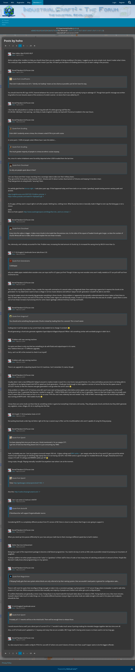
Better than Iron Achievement (22, 545)
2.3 (42, 31)
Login (114, 2)
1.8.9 (83, 31)
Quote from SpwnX (18, 438)
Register (122, 2)
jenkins (75, 28)
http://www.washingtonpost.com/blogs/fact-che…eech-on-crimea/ (46, 212)
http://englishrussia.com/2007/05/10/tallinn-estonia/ (26, 194)
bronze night (29, 188)
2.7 (53, 31)
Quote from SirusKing (19, 128)
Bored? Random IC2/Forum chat (23, 70)
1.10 (92, 31)
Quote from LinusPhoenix (21, 79)
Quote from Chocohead (20, 165)
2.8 (56, 31)
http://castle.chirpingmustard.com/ (26, 492)
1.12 (101, 31)
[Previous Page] (6, 45)
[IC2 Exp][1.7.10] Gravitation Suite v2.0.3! (26, 414)
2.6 (49, 31)
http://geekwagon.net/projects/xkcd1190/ (28, 483)
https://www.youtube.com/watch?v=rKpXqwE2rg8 (25, 196)
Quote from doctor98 (19, 508)
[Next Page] (34, 45)
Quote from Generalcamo (21, 261)
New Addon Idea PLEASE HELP (22, 53)
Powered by (67, 669)
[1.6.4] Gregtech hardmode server (23, 606)
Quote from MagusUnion (20, 576)
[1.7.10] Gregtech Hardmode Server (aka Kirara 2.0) (29, 252)
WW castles (75, 453)
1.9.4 (88, 31)
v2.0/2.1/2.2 (35, 31)
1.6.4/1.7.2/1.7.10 (74, 31)
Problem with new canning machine (24, 339)
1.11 (97, 31)
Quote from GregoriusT (20, 316)
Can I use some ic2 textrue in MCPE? (24, 500)
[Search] (129, 2)
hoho (13, 55)
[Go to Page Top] (132, 669)
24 (31, 46)
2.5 (46, 31)
